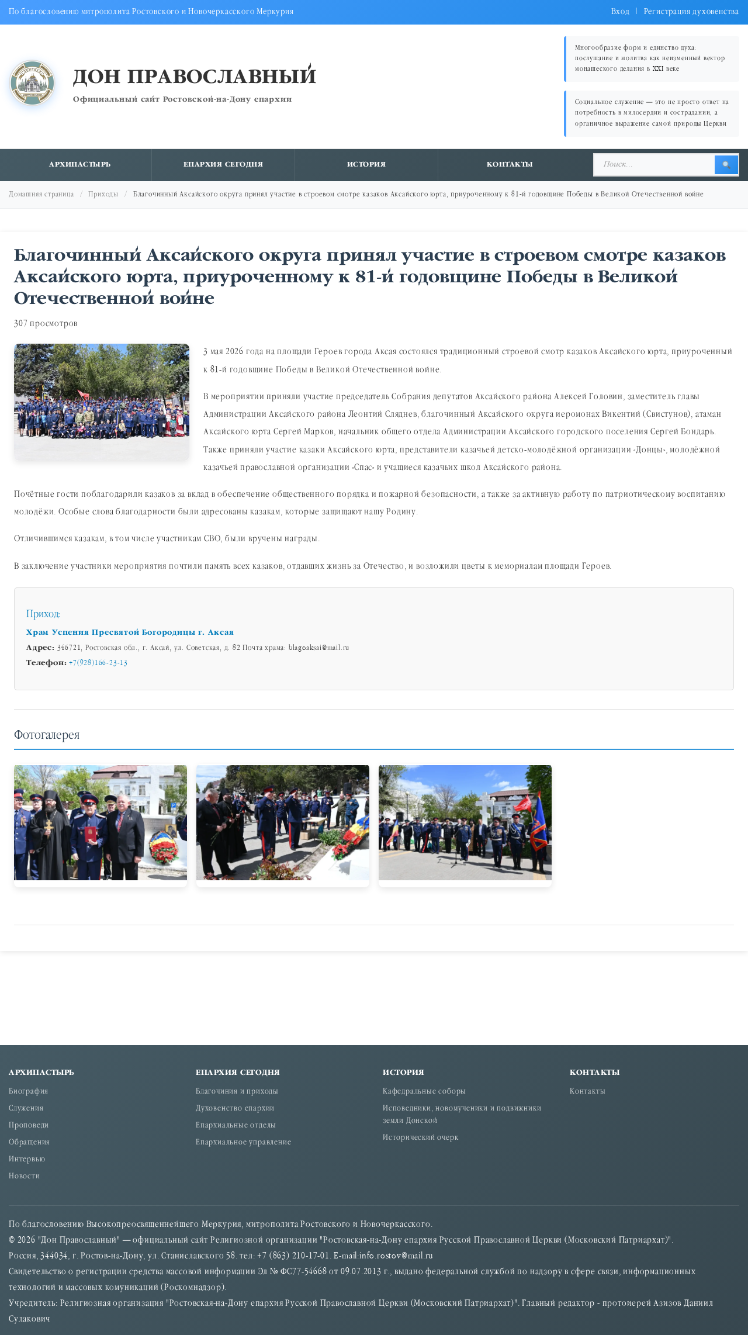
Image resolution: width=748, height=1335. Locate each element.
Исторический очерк (420, 1138)
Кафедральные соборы (424, 1092)
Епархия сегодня (223, 165)
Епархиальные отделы (236, 1126)
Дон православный (195, 78)
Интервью (27, 1160)
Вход (620, 12)
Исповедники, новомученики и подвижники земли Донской (462, 1115)
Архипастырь (80, 165)
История (366, 165)
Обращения (29, 1143)
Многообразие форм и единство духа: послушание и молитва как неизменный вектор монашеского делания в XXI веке (650, 59)
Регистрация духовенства (691, 12)
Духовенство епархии (235, 1109)
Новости (24, 1177)
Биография (29, 1092)
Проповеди (29, 1126)
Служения (26, 1109)
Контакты (510, 165)
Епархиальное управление (243, 1143)
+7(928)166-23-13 (98, 663)
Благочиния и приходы (237, 1092)
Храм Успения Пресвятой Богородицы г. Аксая (130, 633)
